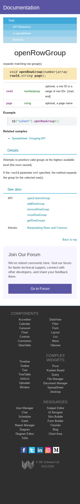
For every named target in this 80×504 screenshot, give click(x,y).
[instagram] (48, 450)
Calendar (24, 323)
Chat (25, 412)
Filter (55, 323)
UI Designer (55, 412)
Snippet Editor (55, 408)
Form (55, 328)
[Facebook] (23, 450)
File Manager (55, 379)
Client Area (55, 433)
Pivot (55, 366)
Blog (55, 429)
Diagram (25, 429)
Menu (55, 341)
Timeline (24, 361)
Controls (25, 336)
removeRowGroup (38, 209)
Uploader (24, 383)
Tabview (55, 345)
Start (12, 20)
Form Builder (55, 421)
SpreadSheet (55, 387)
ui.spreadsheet (22, 33)
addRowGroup (35, 203)
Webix (28, 465)
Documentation (21, 8)
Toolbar (24, 365)
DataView (55, 319)
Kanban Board (55, 370)
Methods (18, 39)
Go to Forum (40, 288)
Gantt (24, 421)
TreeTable (25, 374)
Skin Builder (55, 416)
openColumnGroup (38, 198)
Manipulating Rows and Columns (47, 227)
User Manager (24, 408)
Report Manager (25, 425)
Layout (55, 332)
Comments (24, 341)
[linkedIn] (40, 450)
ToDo (25, 438)
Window (24, 387)
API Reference (22, 27)
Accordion (25, 319)
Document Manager (55, 383)
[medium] (56, 450)
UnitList (24, 378)
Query (55, 374)
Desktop (55, 391)
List (55, 336)
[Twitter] (32, 450)
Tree (25, 370)
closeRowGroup (37, 215)
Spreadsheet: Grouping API (28, 138)
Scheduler (25, 416)
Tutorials (55, 425)
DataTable (25, 345)
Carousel (24, 328)
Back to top (70, 239)
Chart (24, 332)
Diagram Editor (25, 433)
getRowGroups (36, 220)
